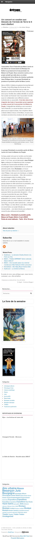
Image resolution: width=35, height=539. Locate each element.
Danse (6, 392)
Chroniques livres (8, 388)
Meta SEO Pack (24, 536)
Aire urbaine (22, 27)
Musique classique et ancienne (16, 510)
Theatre (5, 514)
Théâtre (6, 404)
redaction (5, 27)
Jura (21, 503)
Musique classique (9, 402)
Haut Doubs (29, 502)
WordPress (11, 532)
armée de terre (7, 274)
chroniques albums (9, 386)
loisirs (13, 506)
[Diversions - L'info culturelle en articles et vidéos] (17, 12)
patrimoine (15, 512)
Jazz (5, 394)
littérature (9, 506)
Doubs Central (6, 497)
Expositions (12, 499)
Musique (28, 27)
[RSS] (4, 246)
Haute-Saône (7, 503)
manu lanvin (29, 274)
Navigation (8, 2)
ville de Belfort (16, 276)
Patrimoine (20, 512)
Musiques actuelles (9, 400)
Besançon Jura (11, 490)
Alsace (20, 488)
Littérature (26, 504)
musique (12, 508)
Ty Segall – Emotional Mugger (25, 282)
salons (25, 512)
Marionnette (7, 398)
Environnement (15, 497)
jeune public (7, 396)
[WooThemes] (25, 532)
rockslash (4, 276)
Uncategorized (7, 516)
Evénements (5, 499)
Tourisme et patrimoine (10, 406)
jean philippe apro (18, 274)
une (9, 276)
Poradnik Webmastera (17, 538)
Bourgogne (8, 493)
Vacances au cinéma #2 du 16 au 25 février (13, 280)
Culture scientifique (9, 390)
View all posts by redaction (11, 230)
